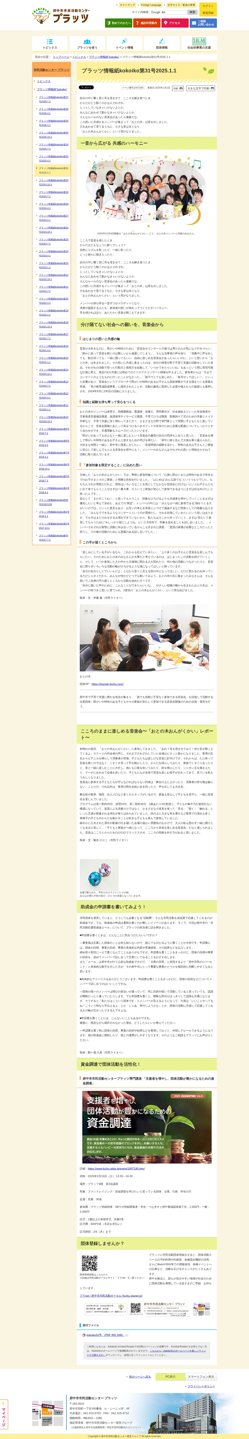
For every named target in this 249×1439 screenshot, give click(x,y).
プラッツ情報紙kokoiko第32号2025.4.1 (53, 158)
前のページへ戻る (140, 1376)
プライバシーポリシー (201, 1386)
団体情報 (162, 47)
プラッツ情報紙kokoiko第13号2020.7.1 (53, 383)
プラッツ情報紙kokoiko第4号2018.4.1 (54, 490)
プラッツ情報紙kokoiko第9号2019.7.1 (54, 431)
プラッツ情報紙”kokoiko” (104, 57)
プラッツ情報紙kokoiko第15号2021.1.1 (53, 360)
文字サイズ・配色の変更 (181, 4)
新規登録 (208, 12)
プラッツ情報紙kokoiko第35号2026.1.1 (53, 123)
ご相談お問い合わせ (206, 23)
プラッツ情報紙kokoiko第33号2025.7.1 (53, 146)
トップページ (61, 57)
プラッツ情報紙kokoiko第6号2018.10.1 (54, 466)
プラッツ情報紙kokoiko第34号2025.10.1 (53, 134)
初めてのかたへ (121, 23)
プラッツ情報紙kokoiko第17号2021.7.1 (53, 336)
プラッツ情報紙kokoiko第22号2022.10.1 (53, 277)
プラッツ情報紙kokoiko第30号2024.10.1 (53, 182)
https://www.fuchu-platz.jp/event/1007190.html (116, 1168)
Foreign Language (151, 4)
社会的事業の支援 (199, 47)
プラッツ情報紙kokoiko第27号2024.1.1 (53, 218)
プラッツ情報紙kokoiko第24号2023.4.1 (53, 253)
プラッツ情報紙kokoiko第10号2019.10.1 (53, 419)
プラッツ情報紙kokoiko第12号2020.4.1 (53, 395)
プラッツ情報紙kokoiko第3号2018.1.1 (54, 514)
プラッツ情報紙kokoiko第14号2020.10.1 (53, 371)
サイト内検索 (140, 12)
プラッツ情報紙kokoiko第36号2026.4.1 (53, 111)
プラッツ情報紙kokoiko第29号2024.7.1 (53, 194)
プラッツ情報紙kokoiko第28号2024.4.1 (53, 206)
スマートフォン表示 (201, 1376)
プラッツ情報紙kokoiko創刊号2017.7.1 (53, 537)
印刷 (175, 88)
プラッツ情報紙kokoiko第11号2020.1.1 (53, 407)
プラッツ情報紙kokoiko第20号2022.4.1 (53, 300)
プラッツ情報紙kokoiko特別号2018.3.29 (53, 502)
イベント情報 (124, 47)
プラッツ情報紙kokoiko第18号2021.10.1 (53, 324)
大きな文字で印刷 (198, 88)
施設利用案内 (149, 23)
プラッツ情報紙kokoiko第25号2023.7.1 (53, 241)
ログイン (208, 5)
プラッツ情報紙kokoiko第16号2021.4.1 (53, 348)
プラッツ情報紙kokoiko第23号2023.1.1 (53, 265)
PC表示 (170, 1376)
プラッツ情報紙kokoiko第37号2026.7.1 (53, 99)
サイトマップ (127, 4)
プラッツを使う (87, 47)
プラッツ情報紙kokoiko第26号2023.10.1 (53, 229)
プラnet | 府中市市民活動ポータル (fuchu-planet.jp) (111, 1295)
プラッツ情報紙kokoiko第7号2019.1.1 (54, 454)
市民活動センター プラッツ (51, 69)
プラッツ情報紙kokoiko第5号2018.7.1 (54, 478)
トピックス (50, 47)
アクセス (174, 23)
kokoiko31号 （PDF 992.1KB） (106, 1335)
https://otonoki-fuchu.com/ (108, 684)
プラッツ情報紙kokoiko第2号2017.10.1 (54, 525)
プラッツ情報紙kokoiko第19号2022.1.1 (53, 312)
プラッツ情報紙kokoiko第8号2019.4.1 (54, 443)
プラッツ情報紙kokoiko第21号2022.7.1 (53, 289)
